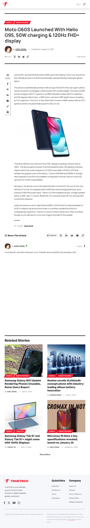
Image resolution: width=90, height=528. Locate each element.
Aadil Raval (21, 49)
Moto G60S (28, 226)
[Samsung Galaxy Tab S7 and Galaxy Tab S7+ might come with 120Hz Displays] (24, 416)
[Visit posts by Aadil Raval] (8, 246)
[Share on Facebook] (7, 84)
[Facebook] (84, 246)
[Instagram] (19, 502)
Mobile (9, 23)
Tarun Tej (11, 447)
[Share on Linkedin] (19, 57)
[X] (9, 502)
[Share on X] (15, 57)
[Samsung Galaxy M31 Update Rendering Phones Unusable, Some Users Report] (24, 360)
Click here (71, 519)
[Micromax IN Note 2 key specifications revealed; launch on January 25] (66, 416)
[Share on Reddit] (23, 57)
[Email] (7, 101)
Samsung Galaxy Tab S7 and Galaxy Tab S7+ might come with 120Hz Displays (22, 439)
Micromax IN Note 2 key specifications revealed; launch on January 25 (62, 439)
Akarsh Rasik (55, 395)
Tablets (20, 431)
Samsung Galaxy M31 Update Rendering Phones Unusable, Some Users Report (23, 384)
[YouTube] (14, 502)
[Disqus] (45, 291)
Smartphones (22, 23)
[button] (85, 4)
